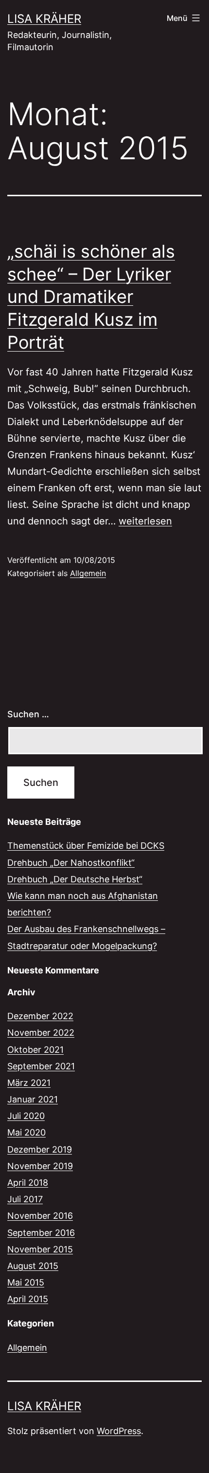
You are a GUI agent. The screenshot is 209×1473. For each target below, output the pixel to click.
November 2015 (40, 1249)
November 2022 (40, 1032)
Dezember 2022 (40, 1016)
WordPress (119, 1431)
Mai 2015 (25, 1282)
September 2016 (41, 1233)
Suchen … (28, 714)
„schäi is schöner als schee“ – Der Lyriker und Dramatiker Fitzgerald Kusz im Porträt (91, 297)
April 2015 (27, 1299)
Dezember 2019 (39, 1149)
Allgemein (88, 573)
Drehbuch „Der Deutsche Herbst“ (74, 879)
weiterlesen (145, 521)
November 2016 (40, 1216)
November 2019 (40, 1166)
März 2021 (29, 1083)
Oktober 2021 (35, 1049)
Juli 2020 (26, 1116)
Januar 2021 (32, 1099)
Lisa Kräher (44, 19)
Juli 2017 (25, 1199)
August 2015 (32, 1266)
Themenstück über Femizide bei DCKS (85, 845)
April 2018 (27, 1182)
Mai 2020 (26, 1132)
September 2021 (41, 1066)
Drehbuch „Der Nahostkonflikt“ (71, 863)
